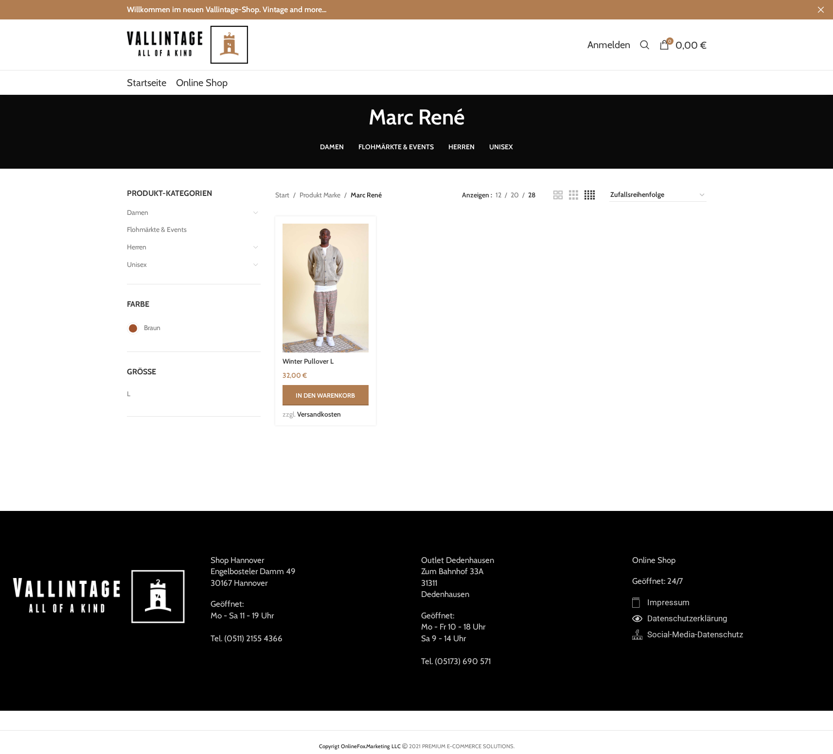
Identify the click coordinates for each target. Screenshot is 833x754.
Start (282, 195)
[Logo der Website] (187, 43)
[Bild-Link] (100, 595)
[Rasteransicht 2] (558, 195)
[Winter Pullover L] (326, 288)
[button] (326, 395)
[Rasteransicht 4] (590, 195)
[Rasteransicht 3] (573, 195)
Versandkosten (319, 414)
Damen (137, 212)
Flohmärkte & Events (157, 229)
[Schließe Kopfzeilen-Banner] (821, 9)
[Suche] (645, 44)
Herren (136, 247)
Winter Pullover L (308, 361)
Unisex (137, 264)
